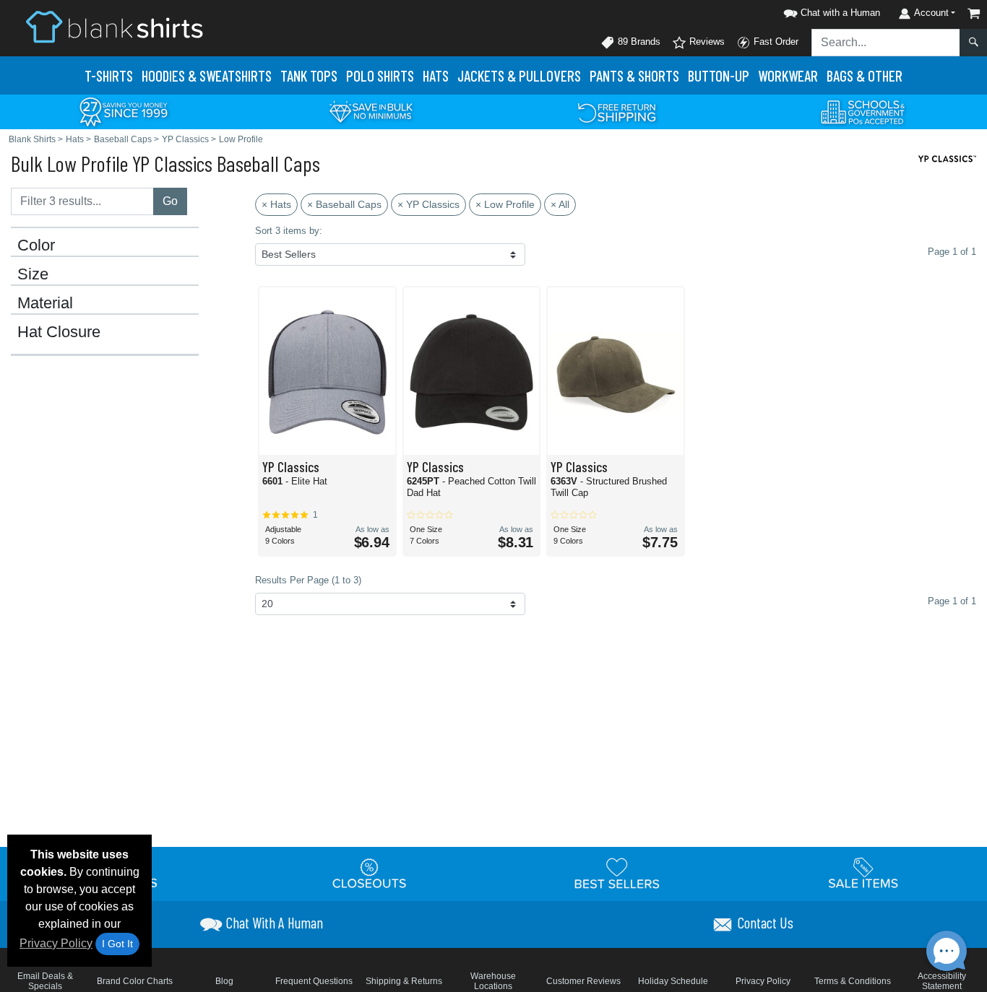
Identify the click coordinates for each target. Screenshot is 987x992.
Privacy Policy (56, 943)
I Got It (117, 943)
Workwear (788, 75)
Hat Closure (58, 332)
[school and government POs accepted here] (863, 111)
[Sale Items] (863, 873)
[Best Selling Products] (617, 873)
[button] (829, 10)
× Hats (276, 204)
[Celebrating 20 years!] (123, 111)
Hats (436, 75)
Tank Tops (308, 75)
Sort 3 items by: (288, 230)
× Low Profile (505, 204)
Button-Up (718, 75)
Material (45, 303)
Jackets (519, 75)
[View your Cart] (974, 13)
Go (170, 201)
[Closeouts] (370, 873)
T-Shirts (109, 75)
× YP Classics (428, 204)
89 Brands (637, 41)
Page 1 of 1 (952, 601)
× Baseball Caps (344, 204)
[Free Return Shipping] (617, 111)
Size (32, 274)
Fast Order (774, 41)
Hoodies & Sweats (207, 75)
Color (36, 245)
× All (560, 204)
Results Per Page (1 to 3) (308, 580)
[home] (114, 26)
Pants (634, 75)
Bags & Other (864, 75)
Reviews (705, 41)
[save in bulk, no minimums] (370, 111)
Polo (380, 75)
